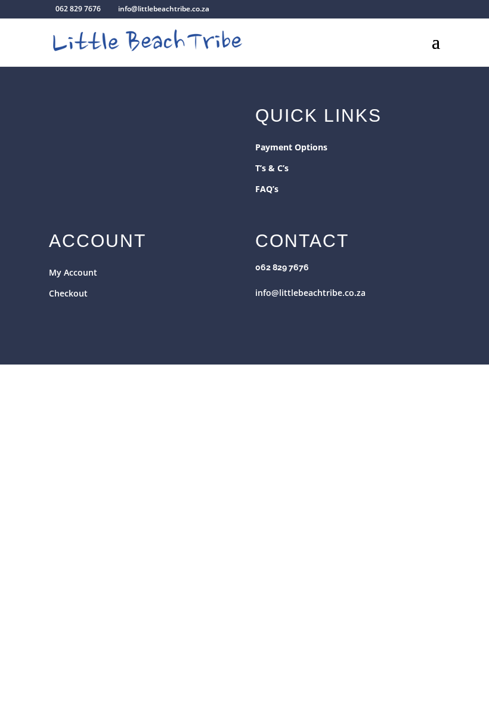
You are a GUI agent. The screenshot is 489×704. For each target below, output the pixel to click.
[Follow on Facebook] (264, 316)
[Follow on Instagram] (288, 316)
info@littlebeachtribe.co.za (310, 292)
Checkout (68, 293)
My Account (73, 272)
